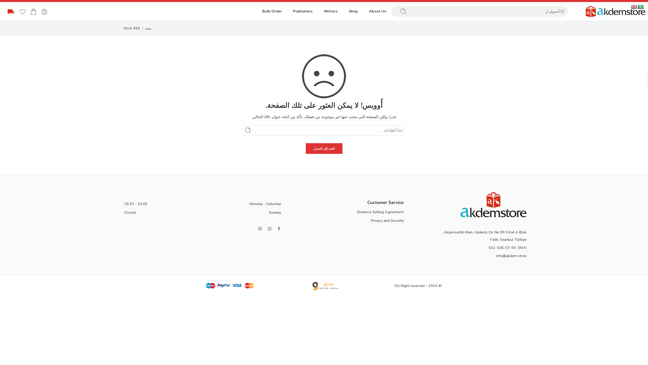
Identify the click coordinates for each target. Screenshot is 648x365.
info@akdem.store (511, 255)
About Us (377, 11)
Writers (331, 11)
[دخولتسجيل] (44, 11)
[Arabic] (641, 6)
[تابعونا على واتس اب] (260, 228)
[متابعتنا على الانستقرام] (269, 228)
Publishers (303, 11)
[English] (634, 6)
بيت (148, 28)
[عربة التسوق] (33, 11)
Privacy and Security (387, 220)
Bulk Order (272, 11)
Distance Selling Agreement (380, 211)
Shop (353, 11)
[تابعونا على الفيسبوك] (279, 229)
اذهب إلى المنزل (324, 149)
